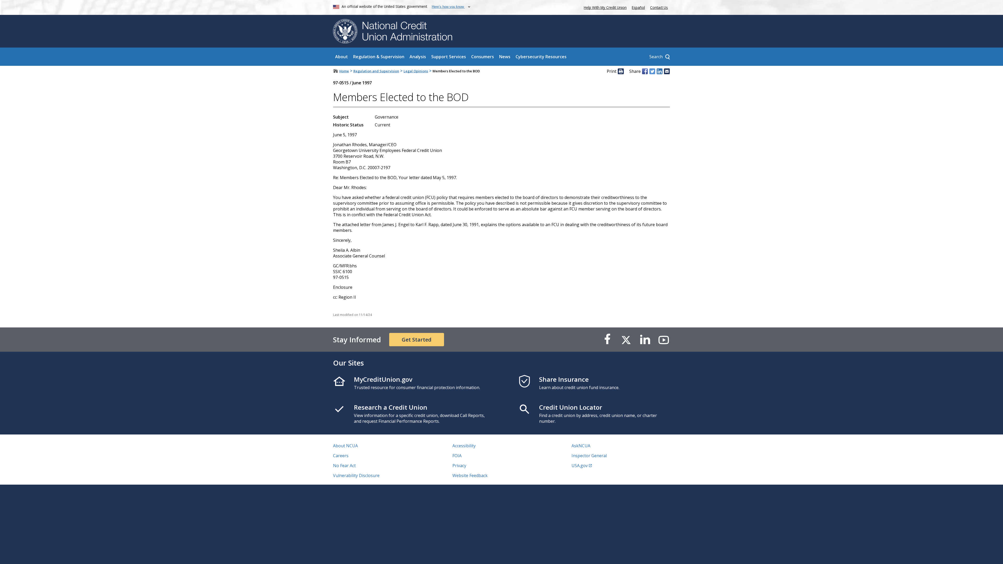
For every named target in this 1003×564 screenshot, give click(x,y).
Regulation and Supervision (376, 71)
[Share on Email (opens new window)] (667, 71)
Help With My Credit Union (604, 7)
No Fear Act (344, 465)
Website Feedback (470, 475)
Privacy (459, 465)
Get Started (416, 339)
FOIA (457, 456)
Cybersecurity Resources (541, 57)
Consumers (482, 57)
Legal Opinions (416, 71)
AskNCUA (581, 446)
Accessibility (464, 446)
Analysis (418, 57)
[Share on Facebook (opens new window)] (645, 71)
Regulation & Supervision (378, 57)
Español (638, 7)
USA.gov (580, 465)
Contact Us (659, 7)
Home (344, 71)
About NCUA (345, 446)
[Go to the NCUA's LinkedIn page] (645, 339)
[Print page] (620, 71)
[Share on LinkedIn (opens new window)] (659, 71)
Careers (340, 456)
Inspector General (589, 456)
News (504, 57)
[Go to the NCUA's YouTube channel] (663, 339)
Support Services (448, 57)
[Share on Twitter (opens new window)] (652, 71)
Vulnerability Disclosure (356, 475)
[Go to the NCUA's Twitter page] (626, 339)
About (341, 57)
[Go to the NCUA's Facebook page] (607, 339)
